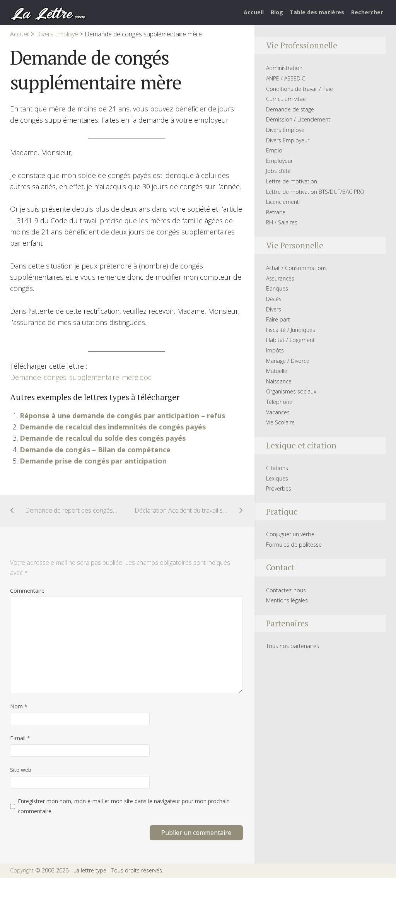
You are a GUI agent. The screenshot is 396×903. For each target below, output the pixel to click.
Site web (20, 769)
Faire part (278, 319)
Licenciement (282, 201)
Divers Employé (285, 129)
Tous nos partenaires (292, 646)
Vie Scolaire (280, 422)
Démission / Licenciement (298, 119)
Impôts (275, 350)
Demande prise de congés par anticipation (93, 460)
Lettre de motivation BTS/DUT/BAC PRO (315, 191)
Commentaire (27, 590)
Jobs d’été (278, 170)
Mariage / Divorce (287, 360)
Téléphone (279, 401)
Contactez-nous (286, 590)
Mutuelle (276, 371)
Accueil (254, 12)
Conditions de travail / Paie (299, 88)
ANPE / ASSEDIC (285, 78)
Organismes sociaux (291, 391)
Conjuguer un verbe (290, 534)
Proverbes (278, 488)
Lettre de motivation (291, 181)
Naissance (279, 381)
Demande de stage (290, 109)
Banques (277, 288)
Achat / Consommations (296, 268)
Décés (274, 299)
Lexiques (277, 478)
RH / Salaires (281, 222)
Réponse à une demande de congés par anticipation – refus (122, 415)
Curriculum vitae (286, 99)
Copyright (22, 870)
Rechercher (367, 12)
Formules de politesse (294, 544)
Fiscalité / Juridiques (290, 329)
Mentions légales (287, 600)
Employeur (279, 160)
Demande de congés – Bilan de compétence (95, 449)
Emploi (274, 150)
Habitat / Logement (290, 340)
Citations (277, 468)
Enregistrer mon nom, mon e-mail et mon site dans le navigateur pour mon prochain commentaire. (124, 806)
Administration (284, 68)
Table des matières (317, 12)
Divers (273, 309)
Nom (18, 706)
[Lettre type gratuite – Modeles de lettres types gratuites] (48, 13)
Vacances (278, 412)
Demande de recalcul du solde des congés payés (103, 438)
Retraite (275, 212)
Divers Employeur (287, 140)
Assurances (280, 278)
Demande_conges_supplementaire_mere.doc (81, 377)
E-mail (20, 738)
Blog (277, 12)
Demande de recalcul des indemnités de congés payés (113, 426)
